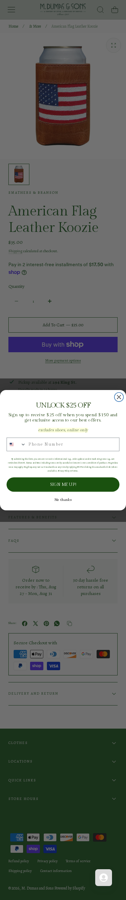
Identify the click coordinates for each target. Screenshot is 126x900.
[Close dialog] (119, 397)
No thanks (63, 499)
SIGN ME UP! (63, 484)
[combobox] (16, 444)
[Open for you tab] (103, 877)
